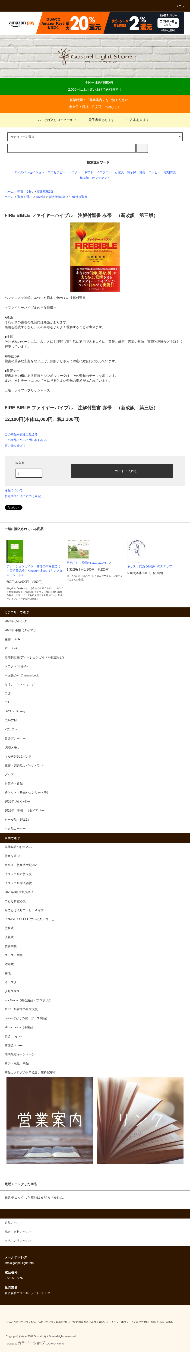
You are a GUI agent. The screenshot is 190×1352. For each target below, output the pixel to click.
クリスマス (12, 991)
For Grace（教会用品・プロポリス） (29, 1000)
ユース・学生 (14, 955)
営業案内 (95, 100)
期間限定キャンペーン (20, 1054)
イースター (12, 982)
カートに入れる (126, 470)
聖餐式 (9, 928)
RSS (161, 1321)
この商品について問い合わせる (26, 440)
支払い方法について (17, 1321)
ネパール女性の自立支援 (21, 1009)
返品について (14, 490)
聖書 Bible (25, 191)
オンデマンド (101, 178)
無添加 (84, 178)
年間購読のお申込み (18, 847)
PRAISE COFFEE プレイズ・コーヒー (31, 919)
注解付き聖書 (78, 197)
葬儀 (8, 973)
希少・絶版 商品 (17, 1063)
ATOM (169, 1321)
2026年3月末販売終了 (19, 892)
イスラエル (103, 172)
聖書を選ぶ (24, 197)
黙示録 (131, 172)
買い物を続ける (15, 445)
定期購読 (170, 172)
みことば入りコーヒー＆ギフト (26, 910)
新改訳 (40, 197)
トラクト (75, 172)
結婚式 (9, 964)
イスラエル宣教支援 (18, 874)
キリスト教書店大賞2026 (21, 865)
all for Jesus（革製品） (20, 1027)
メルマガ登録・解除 (144, 1321)
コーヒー (155, 172)
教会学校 (11, 946)
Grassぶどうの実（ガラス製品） (27, 1018)
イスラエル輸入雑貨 (18, 883)
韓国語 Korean (14, 1045)
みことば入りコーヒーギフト (59, 120)
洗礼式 (9, 937)
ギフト (88, 172)
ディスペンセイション (29, 172)
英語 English (13, 1036)
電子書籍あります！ (103, 120)
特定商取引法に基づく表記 (23, 496)
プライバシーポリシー (118, 1321)
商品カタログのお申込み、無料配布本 (30, 1072)
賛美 (142, 172)
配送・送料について (42, 1321)
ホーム (9, 191)
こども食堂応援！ (17, 901)
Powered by (11, 1344)
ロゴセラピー (57, 172)
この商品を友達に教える (21, 434)
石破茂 (119, 172)
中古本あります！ (139, 120)
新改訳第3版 (45, 191)
